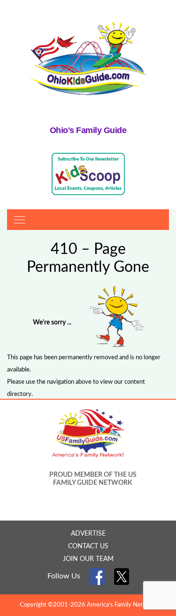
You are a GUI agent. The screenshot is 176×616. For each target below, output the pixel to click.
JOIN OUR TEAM (88, 559)
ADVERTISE (88, 533)
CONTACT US (88, 546)
